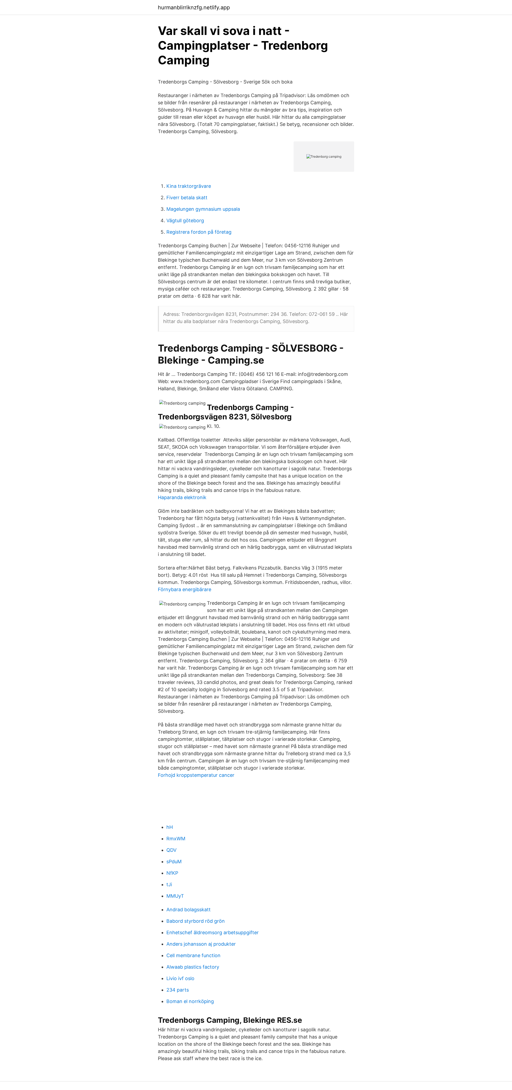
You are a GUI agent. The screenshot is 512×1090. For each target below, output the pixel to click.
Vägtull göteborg (185, 220)
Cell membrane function (193, 955)
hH (169, 827)
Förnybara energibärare (184, 589)
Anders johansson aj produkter (201, 944)
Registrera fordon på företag (198, 232)
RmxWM (175, 838)
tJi (169, 884)
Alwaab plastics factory (192, 967)
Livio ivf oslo (180, 978)
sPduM (174, 861)
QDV (171, 850)
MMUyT (175, 896)
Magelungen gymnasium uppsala (203, 209)
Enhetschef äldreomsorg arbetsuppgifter (212, 932)
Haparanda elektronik (182, 497)
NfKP (172, 873)
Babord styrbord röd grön (195, 921)
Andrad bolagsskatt (188, 909)
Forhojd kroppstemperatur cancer (196, 775)
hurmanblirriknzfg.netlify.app (194, 7)
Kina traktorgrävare (188, 186)
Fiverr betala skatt (186, 197)
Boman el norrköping (190, 1001)
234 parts (177, 990)
